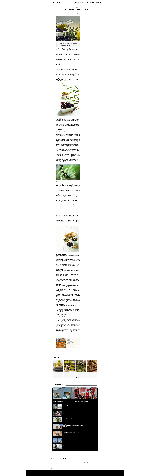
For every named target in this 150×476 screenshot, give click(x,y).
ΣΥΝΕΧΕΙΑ (77, 346)
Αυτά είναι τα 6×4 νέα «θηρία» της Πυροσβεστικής (82, 401)
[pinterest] (64, 351)
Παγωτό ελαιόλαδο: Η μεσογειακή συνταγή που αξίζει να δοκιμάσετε (57, 375)
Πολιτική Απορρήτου (87, 463)
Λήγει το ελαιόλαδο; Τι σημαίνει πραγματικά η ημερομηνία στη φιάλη (68, 375)
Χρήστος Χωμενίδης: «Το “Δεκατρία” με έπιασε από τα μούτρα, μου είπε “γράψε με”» (73, 418)
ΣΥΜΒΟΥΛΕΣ (55, 372)
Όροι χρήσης (86, 462)
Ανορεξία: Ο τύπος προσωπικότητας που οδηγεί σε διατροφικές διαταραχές (71, 405)
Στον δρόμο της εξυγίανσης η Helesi (58, 401)
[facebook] (72, 13)
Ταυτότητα (85, 466)
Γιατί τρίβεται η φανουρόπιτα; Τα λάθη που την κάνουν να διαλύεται (70, 432)
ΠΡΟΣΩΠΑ (77, 372)
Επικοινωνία (86, 464)
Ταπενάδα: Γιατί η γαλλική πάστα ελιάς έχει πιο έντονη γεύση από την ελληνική (91, 375)
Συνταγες (77, 2)
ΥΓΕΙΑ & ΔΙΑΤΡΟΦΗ (75, 7)
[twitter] (77, 13)
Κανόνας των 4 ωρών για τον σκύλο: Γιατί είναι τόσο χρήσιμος (70, 445)
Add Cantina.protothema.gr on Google (67, 45)
